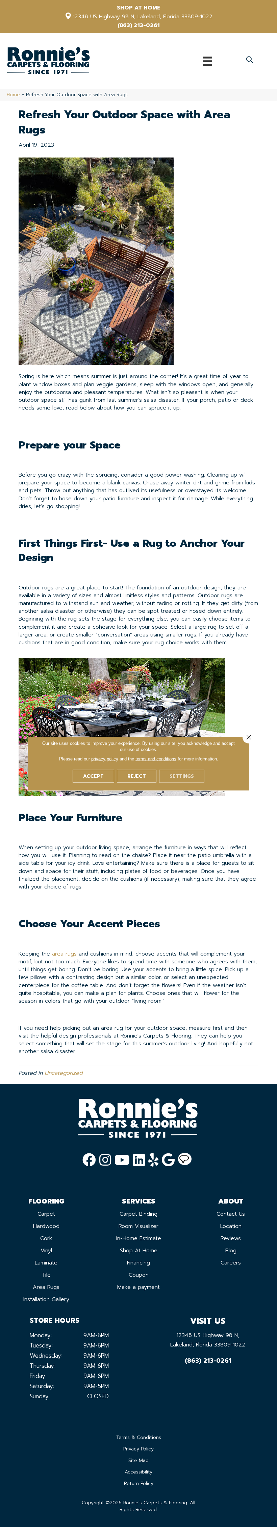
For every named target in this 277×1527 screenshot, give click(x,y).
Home (13, 94)
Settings (182, 776)
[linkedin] (139, 1160)
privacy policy (104, 758)
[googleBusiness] (168, 1160)
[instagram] (105, 1160)
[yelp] (153, 1160)
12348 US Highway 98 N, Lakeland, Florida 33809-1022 (142, 16)
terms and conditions (155, 758)
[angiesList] (185, 1160)
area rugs (64, 954)
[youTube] (122, 1160)
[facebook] (89, 1160)
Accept (93, 776)
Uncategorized (63, 1073)
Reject (136, 776)
